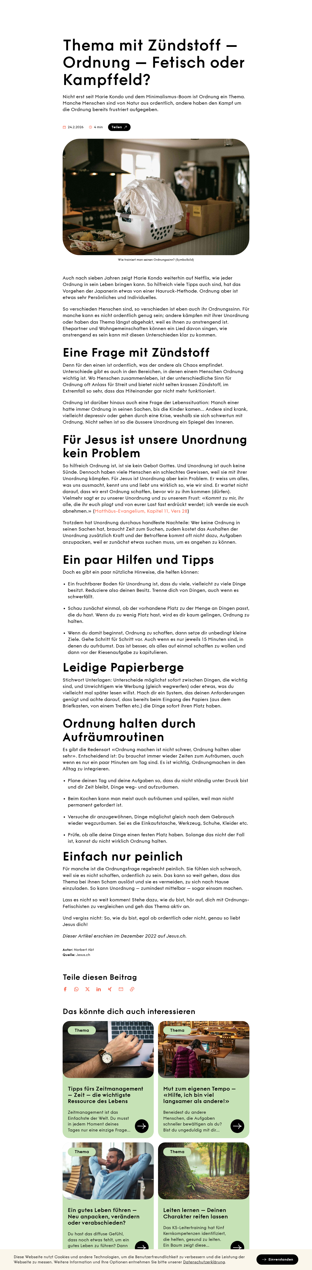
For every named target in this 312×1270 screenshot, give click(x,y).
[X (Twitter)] (87, 989)
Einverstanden (280, 1259)
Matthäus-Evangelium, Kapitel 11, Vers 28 (141, 511)
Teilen (117, 127)
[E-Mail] (121, 989)
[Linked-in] (98, 989)
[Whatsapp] (76, 989)
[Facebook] (65, 989)
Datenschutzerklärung (204, 1262)
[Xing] (109, 989)
